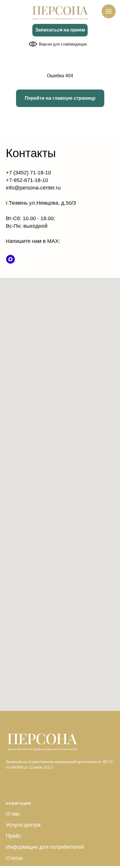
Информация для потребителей (45, 847)
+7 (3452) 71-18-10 (28, 173)
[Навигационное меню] (108, 11)
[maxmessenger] (10, 259)
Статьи (14, 858)
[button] (60, 30)
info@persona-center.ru (33, 188)
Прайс (13, 836)
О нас (13, 814)
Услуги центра (23, 825)
